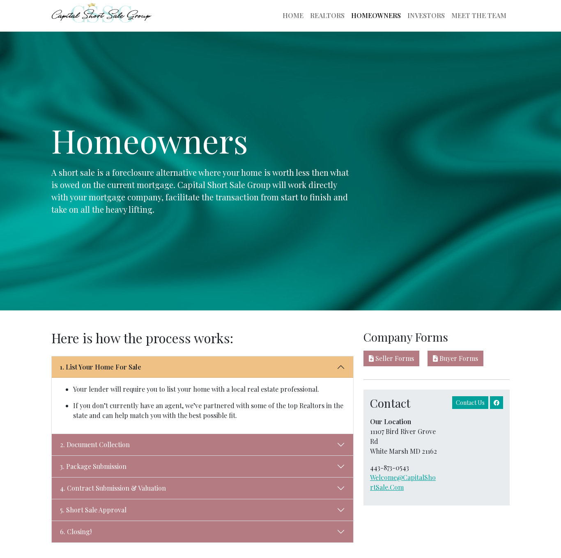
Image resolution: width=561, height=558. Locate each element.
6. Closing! (76, 531)
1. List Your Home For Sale (100, 367)
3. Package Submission (93, 466)
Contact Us (470, 402)
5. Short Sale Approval (93, 509)
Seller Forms (394, 358)
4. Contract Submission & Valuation (113, 488)
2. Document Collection (95, 444)
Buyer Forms (458, 358)
